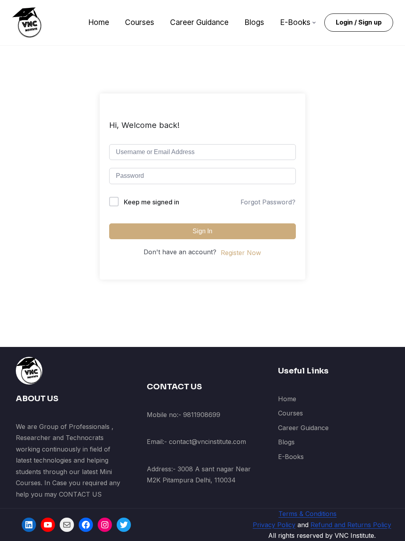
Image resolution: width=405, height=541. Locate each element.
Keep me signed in (151, 202)
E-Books (295, 22)
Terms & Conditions (307, 514)
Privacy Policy (274, 525)
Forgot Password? (267, 202)
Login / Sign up (359, 22)
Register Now (241, 253)
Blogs (254, 22)
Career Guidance (199, 22)
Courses (139, 22)
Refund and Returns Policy (350, 525)
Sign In (202, 231)
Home (98, 22)
